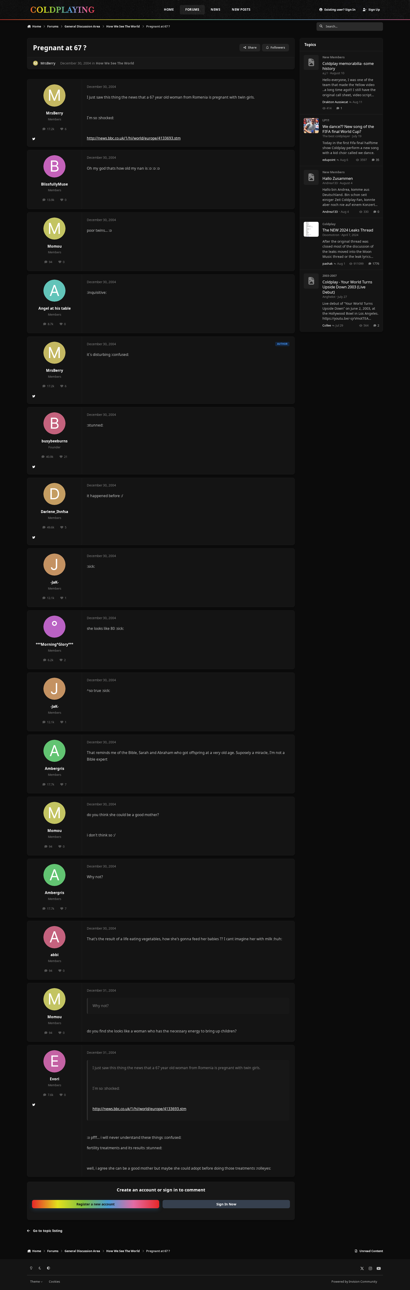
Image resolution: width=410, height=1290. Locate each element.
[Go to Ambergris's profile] (54, 751)
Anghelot (328, 297)
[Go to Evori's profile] (54, 1061)
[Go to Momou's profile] (54, 229)
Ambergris (54, 768)
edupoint (328, 160)
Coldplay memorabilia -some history (348, 66)
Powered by (354, 1282)
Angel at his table (54, 308)
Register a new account (95, 1204)
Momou (54, 246)
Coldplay (328, 224)
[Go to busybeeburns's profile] (54, 423)
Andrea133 (330, 183)
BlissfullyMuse (54, 184)
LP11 (325, 120)
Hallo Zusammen (337, 178)
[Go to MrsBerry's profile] (35, 63)
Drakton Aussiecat (335, 102)
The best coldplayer (336, 136)
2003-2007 (329, 275)
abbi (55, 954)
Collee (326, 325)
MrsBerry (48, 63)
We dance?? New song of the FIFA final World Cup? (348, 129)
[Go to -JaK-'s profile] (54, 565)
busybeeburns (55, 441)
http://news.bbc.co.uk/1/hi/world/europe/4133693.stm (134, 138)
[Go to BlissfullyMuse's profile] (54, 166)
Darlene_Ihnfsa (54, 511)
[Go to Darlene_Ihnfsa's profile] (54, 494)
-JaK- (55, 582)
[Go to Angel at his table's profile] (54, 291)
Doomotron (330, 235)
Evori (54, 1079)
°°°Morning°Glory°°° (54, 644)
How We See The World (115, 63)
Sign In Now (226, 1204)
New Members (333, 57)
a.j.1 (325, 73)
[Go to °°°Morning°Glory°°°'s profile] (54, 627)
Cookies (54, 1282)
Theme (35, 1282)
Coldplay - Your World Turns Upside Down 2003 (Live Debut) (347, 287)
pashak (327, 263)
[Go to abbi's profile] (54, 937)
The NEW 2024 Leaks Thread (347, 230)
